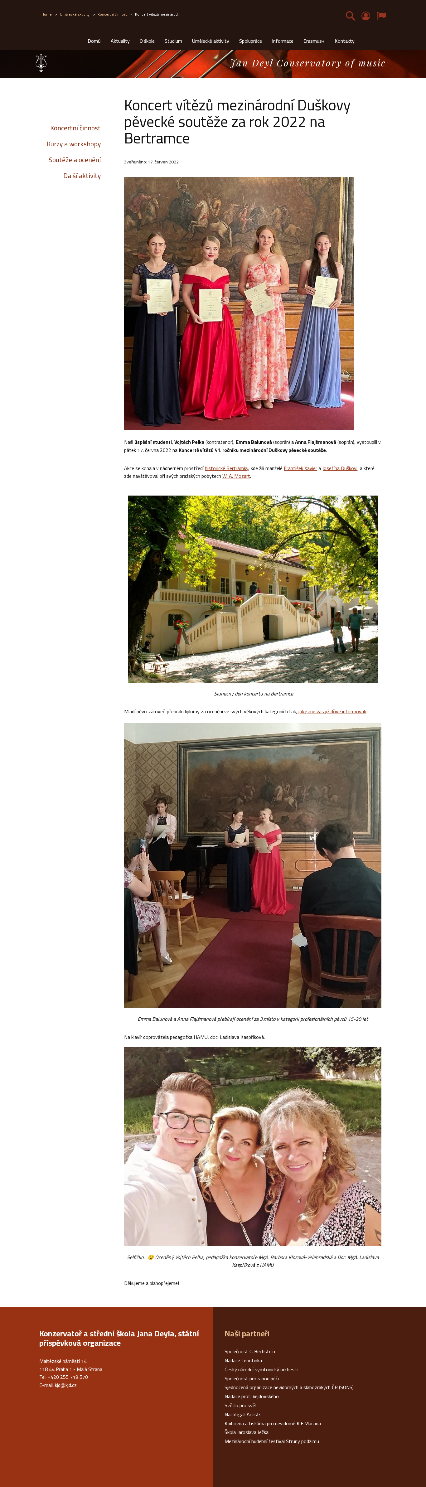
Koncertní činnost (75, 128)
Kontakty (345, 41)
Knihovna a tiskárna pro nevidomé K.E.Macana (273, 1423)
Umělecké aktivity (210, 41)
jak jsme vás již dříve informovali (332, 711)
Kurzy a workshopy (74, 144)
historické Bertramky (226, 468)
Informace (282, 41)
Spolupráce (250, 41)
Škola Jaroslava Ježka (247, 1432)
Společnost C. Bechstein (250, 1351)
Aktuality (120, 41)
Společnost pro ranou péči (252, 1378)
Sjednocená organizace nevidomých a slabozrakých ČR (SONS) (289, 1387)
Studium (173, 41)
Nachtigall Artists (243, 1414)
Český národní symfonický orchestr (261, 1369)
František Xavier (300, 468)
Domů (94, 41)
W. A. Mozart (236, 476)
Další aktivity (82, 175)
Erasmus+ (314, 41)
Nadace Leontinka (243, 1360)
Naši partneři (247, 1333)
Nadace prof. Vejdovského (252, 1396)
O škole (147, 41)
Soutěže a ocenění (75, 159)
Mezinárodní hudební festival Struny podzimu (272, 1441)
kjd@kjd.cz (66, 1385)
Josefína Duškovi (339, 468)
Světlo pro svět (241, 1405)
